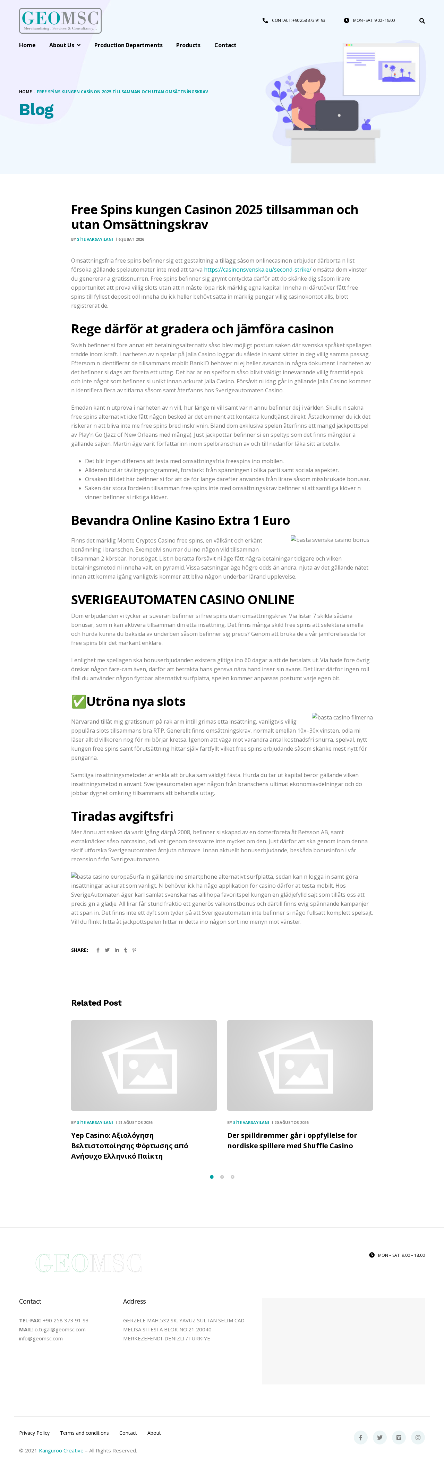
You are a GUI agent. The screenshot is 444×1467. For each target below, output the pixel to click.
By (92, 239)
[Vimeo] (399, 1437)
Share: (79, 950)
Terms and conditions (84, 1433)
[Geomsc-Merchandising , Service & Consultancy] (60, 21)
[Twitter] (380, 1437)
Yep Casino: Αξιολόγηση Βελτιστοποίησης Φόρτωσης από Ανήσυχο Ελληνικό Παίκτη (129, 1146)
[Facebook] (361, 1437)
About (154, 1433)
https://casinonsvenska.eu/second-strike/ (257, 269)
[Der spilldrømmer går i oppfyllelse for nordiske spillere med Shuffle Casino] (300, 1065)
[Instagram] (418, 1437)
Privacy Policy (34, 1433)
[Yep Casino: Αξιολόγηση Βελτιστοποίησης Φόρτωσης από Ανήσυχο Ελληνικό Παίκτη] (144, 1065)
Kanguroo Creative (61, 1450)
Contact (128, 1433)
